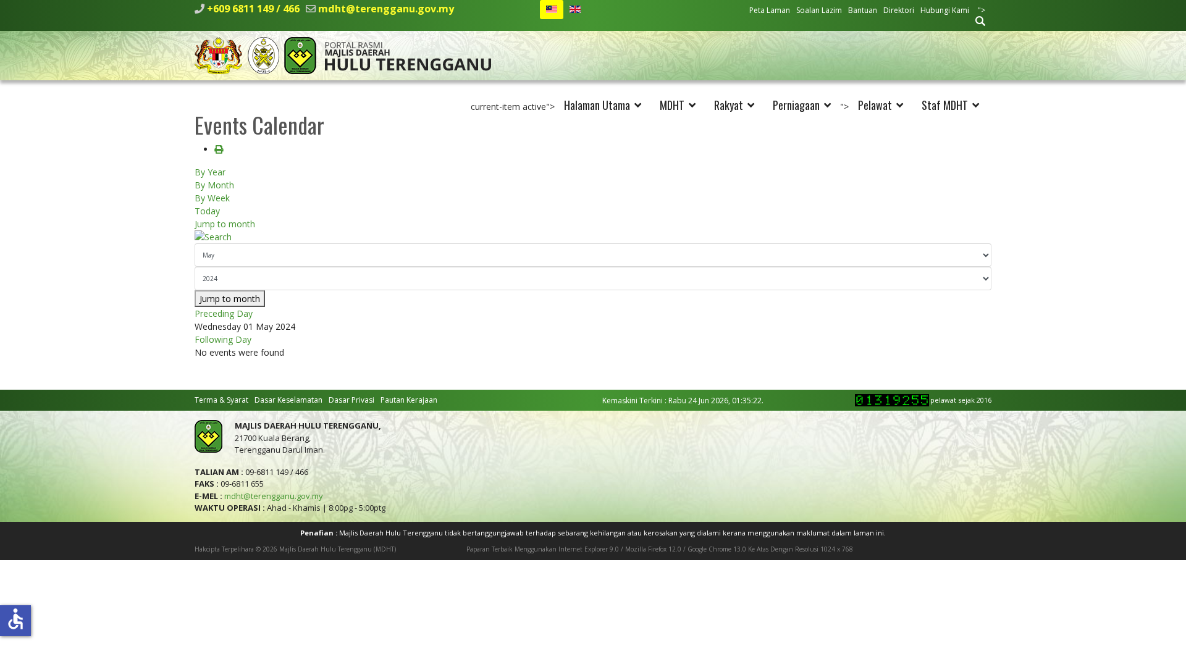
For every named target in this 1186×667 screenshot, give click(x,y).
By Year (210, 172)
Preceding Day (224, 313)
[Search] (593, 236)
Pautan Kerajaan (409, 400)
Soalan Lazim (819, 10)
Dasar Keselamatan (288, 400)
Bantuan (862, 10)
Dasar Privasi (351, 400)
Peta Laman (769, 10)
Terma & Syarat (221, 400)
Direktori (898, 10)
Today (207, 211)
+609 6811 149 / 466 (253, 8)
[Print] (218, 149)
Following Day (223, 339)
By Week (212, 198)
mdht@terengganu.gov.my (386, 8)
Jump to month (225, 224)
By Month (214, 185)
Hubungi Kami (944, 10)
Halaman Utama (597, 105)
